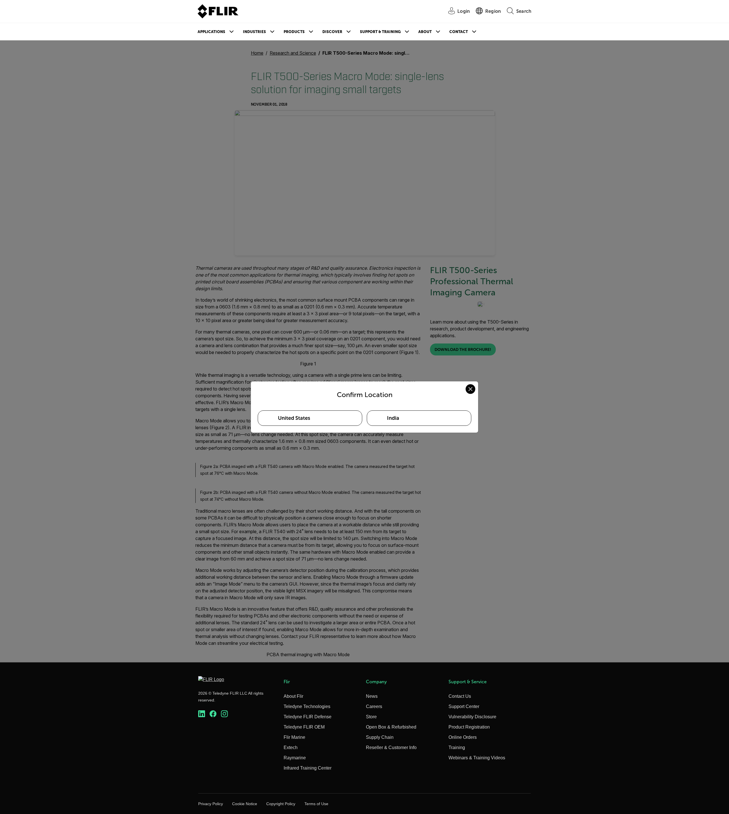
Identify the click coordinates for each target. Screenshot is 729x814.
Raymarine (295, 757)
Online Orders (463, 737)
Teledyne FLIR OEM (304, 727)
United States (294, 418)
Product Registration (469, 727)
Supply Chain (380, 737)
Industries (254, 32)
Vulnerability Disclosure (472, 716)
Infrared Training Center (307, 768)
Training (457, 747)
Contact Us (460, 696)
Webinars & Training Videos (477, 757)
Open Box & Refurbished (391, 727)
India (393, 418)
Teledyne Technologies (307, 706)
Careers (374, 706)
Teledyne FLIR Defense (307, 716)
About (425, 32)
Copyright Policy (280, 803)
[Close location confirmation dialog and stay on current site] (470, 389)
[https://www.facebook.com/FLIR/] (213, 713)
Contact (458, 32)
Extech (291, 747)
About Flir (293, 696)
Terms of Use (316, 803)
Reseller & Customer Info (391, 747)
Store (371, 716)
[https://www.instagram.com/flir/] (224, 713)
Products (294, 32)
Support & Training (380, 32)
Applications (211, 32)
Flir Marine (294, 737)
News (372, 696)
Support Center (464, 706)
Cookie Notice (244, 803)
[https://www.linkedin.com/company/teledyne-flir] (201, 713)
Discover (332, 32)
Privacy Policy (210, 803)
